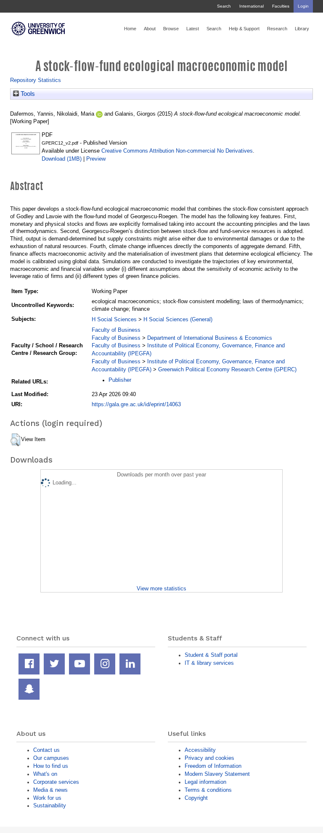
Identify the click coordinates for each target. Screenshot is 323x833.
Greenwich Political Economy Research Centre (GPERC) (227, 369)
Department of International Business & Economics (209, 338)
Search (224, 6)
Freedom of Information (213, 766)
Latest (192, 28)
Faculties (280, 6)
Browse (171, 28)
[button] (15, 440)
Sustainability (49, 805)
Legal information (205, 782)
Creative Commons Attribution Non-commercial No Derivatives (177, 151)
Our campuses (51, 758)
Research (277, 28)
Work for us (47, 798)
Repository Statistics (35, 80)
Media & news (50, 790)
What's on (45, 774)
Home (130, 28)
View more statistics (161, 588)
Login (303, 6)
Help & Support (244, 28)
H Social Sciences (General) (177, 319)
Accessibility (200, 750)
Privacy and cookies (209, 758)
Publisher (120, 380)
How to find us (50, 766)
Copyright (196, 798)
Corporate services (56, 782)
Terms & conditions (208, 790)
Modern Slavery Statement (217, 774)
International (251, 6)
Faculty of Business (116, 330)
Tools (27, 93)
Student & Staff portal (211, 655)
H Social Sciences (114, 319)
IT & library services (209, 663)
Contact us (46, 750)
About (150, 28)
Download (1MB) (62, 159)
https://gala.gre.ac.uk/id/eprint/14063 (136, 404)
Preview (96, 159)
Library (302, 28)
